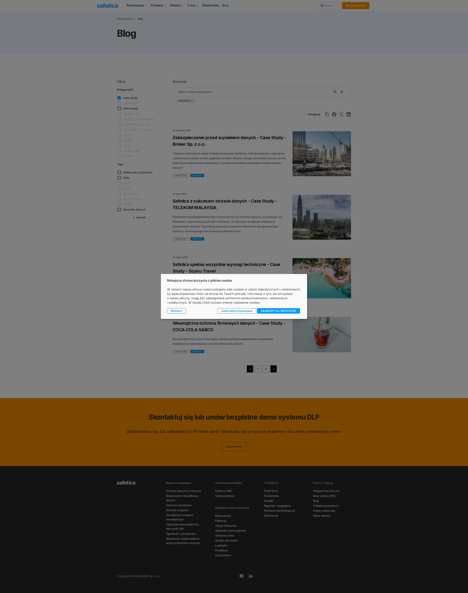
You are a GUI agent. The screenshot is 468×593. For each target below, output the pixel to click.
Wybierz (176, 311)
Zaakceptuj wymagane (236, 311)
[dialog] (234, 296)
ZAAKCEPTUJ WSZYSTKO (278, 311)
